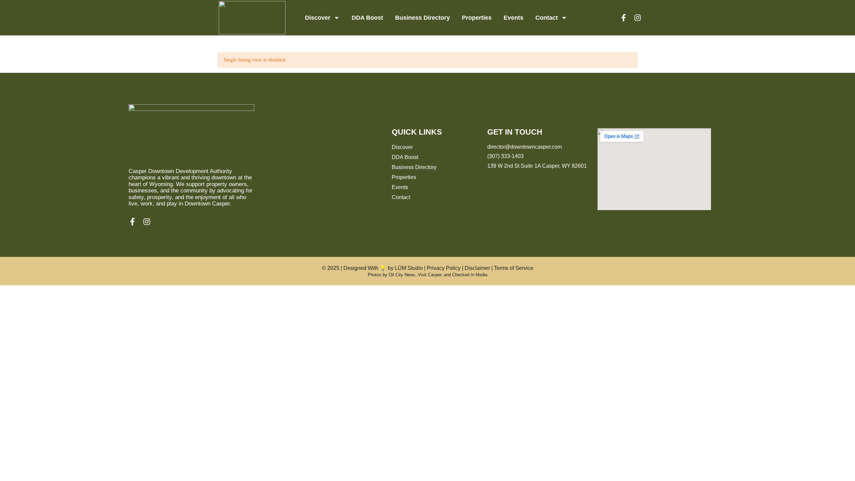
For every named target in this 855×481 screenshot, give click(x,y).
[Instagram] (637, 17)
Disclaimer (477, 268)
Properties (477, 17)
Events (513, 17)
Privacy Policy (444, 268)
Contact (546, 17)
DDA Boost (367, 17)
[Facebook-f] (623, 17)
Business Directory (422, 17)
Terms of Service (513, 268)
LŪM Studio (409, 268)
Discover (317, 17)
